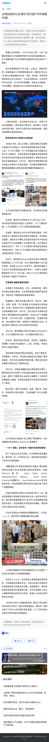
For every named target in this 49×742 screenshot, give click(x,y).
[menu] (45, 3)
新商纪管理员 (6, 23)
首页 (3, 9)
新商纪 (9, 622)
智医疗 (29, 23)
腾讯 (4, 59)
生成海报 (8, 648)
